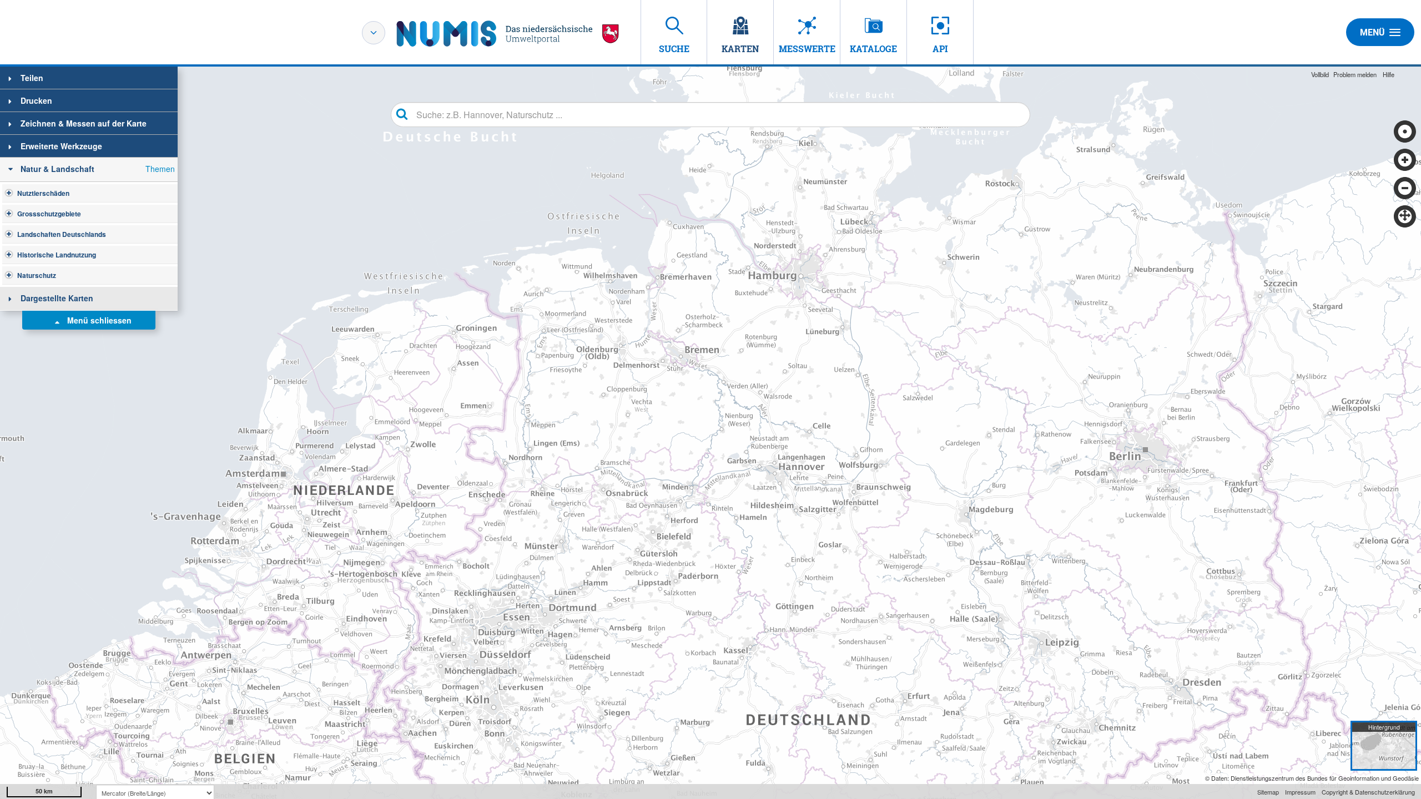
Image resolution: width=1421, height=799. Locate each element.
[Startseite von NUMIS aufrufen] (507, 33)
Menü (1372, 32)
